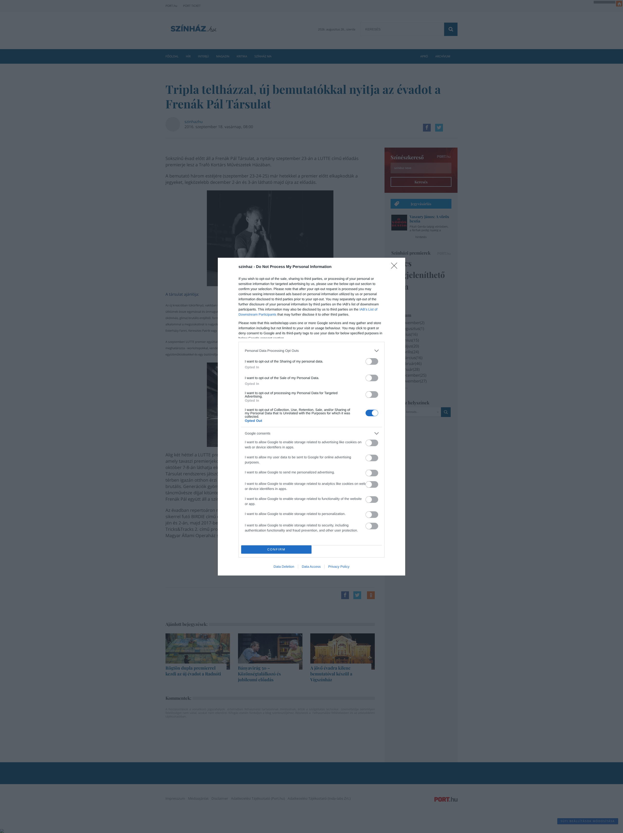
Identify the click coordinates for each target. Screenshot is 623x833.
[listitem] (311, 350)
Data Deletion (284, 566)
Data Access (311, 566)
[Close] (395, 267)
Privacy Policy (338, 566)
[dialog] (311, 417)
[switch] (372, 361)
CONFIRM (276, 549)
